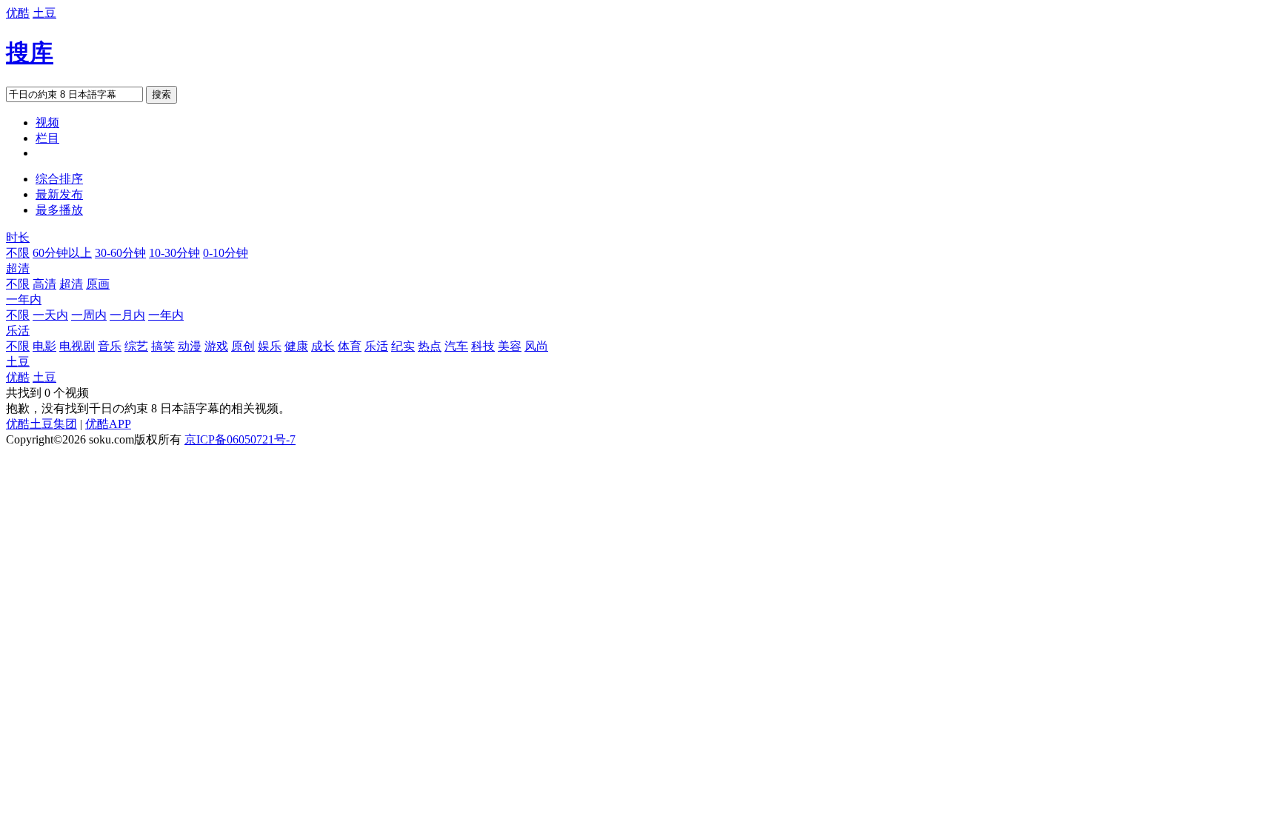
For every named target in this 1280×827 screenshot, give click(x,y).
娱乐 (269, 346)
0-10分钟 (225, 253)
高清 (44, 284)
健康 (296, 346)
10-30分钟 (174, 253)
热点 (429, 346)
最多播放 (59, 210)
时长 (18, 237)
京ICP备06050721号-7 (240, 439)
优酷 (18, 13)
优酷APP (108, 424)
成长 (323, 346)
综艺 (136, 346)
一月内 (127, 315)
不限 (18, 253)
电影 (44, 346)
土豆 (44, 13)
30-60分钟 (120, 253)
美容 (509, 346)
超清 (18, 268)
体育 (349, 346)
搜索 (161, 94)
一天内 (50, 315)
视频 (47, 122)
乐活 (18, 330)
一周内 (89, 315)
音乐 (109, 346)
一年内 (23, 299)
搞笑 (163, 346)
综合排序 (59, 179)
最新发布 (59, 194)
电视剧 (77, 346)
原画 (98, 284)
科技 (483, 346)
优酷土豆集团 (41, 424)
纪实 (403, 346)
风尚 (536, 346)
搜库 (29, 52)
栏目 (47, 138)
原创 (243, 346)
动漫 (189, 346)
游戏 (216, 346)
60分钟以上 (62, 253)
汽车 (456, 346)
